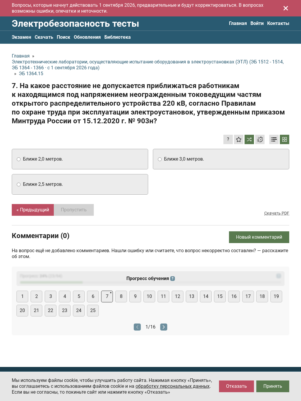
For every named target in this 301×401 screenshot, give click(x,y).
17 (248, 296)
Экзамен (21, 37)
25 (93, 310)
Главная (238, 23)
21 (36, 310)
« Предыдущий (32, 210)
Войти (257, 23)
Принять (272, 386)
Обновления (87, 37)
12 (177, 296)
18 (262, 296)
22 (50, 310)
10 (149, 296)
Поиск (63, 37)
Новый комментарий (259, 237)
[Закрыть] (285, 8)
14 (205, 296)
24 (78, 310)
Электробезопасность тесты (75, 23)
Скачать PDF (276, 213)
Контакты (278, 23)
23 (64, 310)
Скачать (44, 37)
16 (234, 296)
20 (22, 310)
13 (191, 296)
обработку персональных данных (173, 386)
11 (163, 296)
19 (276, 296)
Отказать (236, 386)
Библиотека (117, 37)
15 (220, 296)
